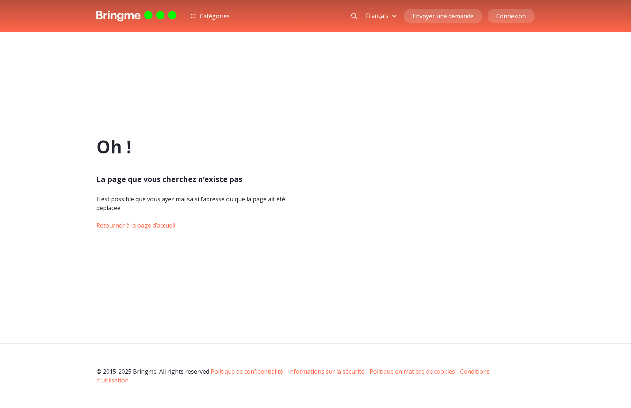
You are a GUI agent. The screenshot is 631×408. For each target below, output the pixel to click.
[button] (382, 16)
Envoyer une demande (443, 16)
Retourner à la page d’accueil (135, 225)
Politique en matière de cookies (412, 371)
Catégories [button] (214, 16)
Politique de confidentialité (247, 371)
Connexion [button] (511, 16)
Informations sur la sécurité (326, 371)
